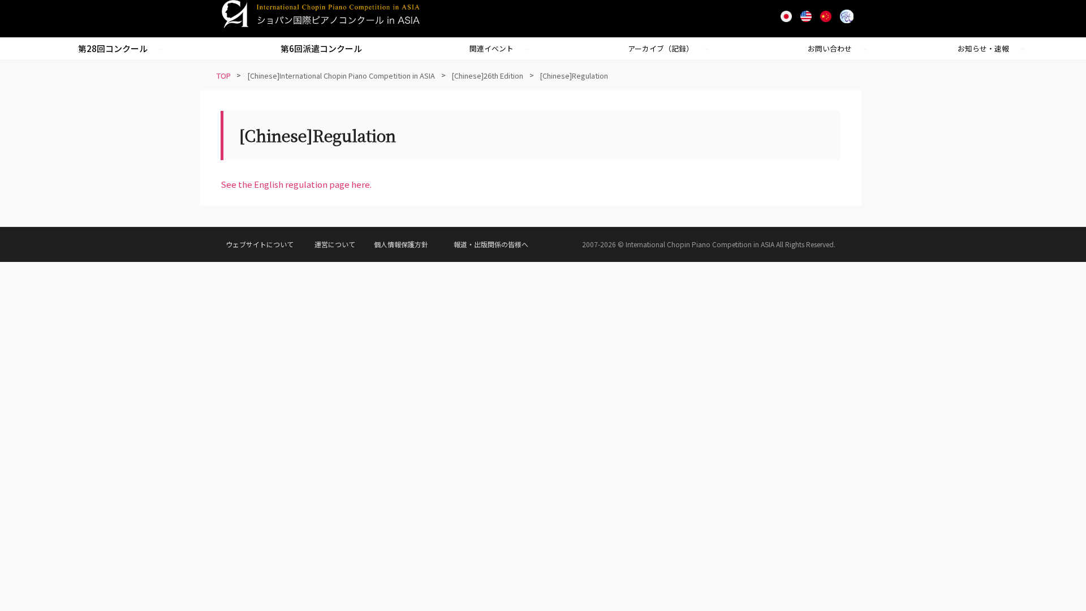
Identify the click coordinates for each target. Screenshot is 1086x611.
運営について (334, 244)
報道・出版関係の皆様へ (491, 244)
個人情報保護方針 (401, 244)
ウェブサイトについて (260, 244)
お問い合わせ (830, 48)
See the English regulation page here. (296, 184)
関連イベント (491, 48)
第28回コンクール (113, 48)
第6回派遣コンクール (321, 48)
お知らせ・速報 (983, 48)
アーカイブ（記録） (660, 48)
